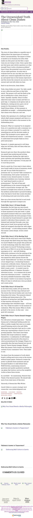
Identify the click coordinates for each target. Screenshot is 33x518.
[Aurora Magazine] (17, 2)
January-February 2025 (6, 500)
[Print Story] (9, 398)
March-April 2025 (16, 499)
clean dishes (12, 392)
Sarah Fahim (5, 23)
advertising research (6, 393)
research (19, 392)
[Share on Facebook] (2, 398)
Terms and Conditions (13, 512)
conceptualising (18, 393)
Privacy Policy (21, 512)
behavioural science (6, 395)
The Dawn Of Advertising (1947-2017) (14, 12)
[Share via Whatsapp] (7, 398)
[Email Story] (12, 398)
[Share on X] (5, 398)
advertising (4, 392)
